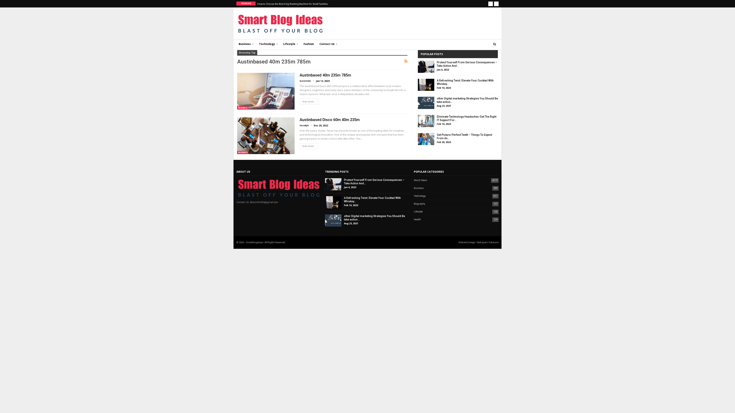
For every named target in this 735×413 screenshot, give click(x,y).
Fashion (309, 44)
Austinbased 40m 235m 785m (325, 75)
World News (420, 180)
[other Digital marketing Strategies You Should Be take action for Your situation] (426, 103)
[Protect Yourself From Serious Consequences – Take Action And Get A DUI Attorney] (426, 67)
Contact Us (327, 44)
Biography (419, 204)
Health (417, 220)
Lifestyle (289, 44)
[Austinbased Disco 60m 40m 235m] (266, 135)
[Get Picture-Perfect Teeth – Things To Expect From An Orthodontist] (426, 139)
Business (245, 44)
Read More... (309, 101)
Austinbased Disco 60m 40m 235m (330, 119)
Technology (267, 44)
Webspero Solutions (488, 242)
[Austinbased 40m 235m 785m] (266, 91)
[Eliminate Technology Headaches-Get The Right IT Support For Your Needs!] (426, 121)
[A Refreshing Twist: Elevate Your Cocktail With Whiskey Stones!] (426, 85)
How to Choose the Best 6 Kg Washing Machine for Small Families (292, 4)
